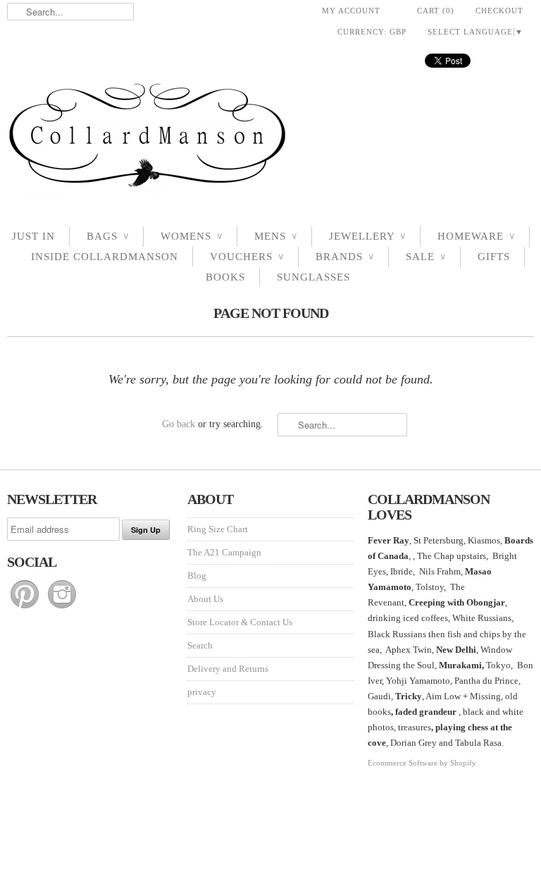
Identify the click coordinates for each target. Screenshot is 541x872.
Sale (426, 256)
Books (225, 277)
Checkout (499, 10)
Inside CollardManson (104, 256)
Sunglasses (313, 277)
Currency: (371, 31)
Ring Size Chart (217, 529)
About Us (205, 599)
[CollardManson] (270, 139)
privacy (201, 692)
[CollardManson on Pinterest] (25, 608)
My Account (351, 10)
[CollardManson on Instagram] (62, 608)
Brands (345, 256)
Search (200, 645)
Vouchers (247, 256)
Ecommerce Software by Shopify (422, 763)
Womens (192, 236)
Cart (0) (435, 10)
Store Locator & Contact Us (239, 622)
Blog (196, 575)
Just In (33, 236)
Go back (178, 424)
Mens (275, 236)
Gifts (494, 256)
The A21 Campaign (224, 552)
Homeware (476, 236)
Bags (108, 236)
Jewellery (367, 236)
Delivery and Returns (227, 668)
